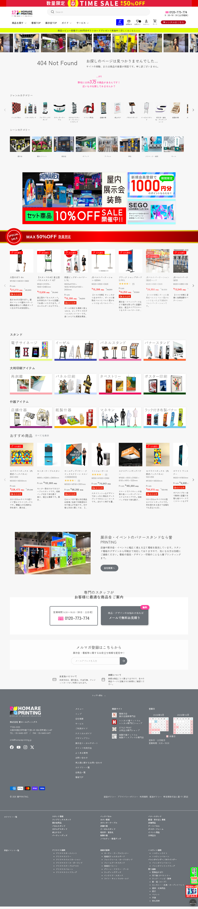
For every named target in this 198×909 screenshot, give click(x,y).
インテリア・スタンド (113, 875)
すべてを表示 (42, 435)
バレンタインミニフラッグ (163, 865)
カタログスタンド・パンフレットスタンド (74, 119)
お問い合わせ (81, 757)
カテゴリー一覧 (82, 767)
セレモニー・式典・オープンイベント (168, 884)
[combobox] (98, 11)
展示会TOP (51, 22)
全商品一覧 (80, 772)
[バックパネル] (16, 108)
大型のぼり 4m (17, 277)
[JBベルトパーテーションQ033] (185, 261)
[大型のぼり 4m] (21, 261)
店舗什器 (103, 117)
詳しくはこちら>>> (130, 30)
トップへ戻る (97, 695)
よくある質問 (81, 752)
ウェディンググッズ (112, 872)
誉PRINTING (22, 796)
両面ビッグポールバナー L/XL (75, 279)
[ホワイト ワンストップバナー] (185, 454)
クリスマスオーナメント (66, 853)
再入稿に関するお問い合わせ (88, 762)
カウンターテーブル (59, 118)
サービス (81, 22)
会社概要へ (109, 567)
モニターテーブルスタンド (48, 472)
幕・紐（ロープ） (159, 881)
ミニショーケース (100, 470)
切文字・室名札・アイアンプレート (160, 119)
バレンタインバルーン (161, 862)
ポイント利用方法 (83, 747)
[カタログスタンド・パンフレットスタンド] (74, 108)
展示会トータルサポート (86, 743)
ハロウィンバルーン (160, 856)
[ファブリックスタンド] (45, 108)
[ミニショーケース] (103, 454)
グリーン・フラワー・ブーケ (116, 869)
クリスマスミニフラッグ (66, 872)
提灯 (154, 891)
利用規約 (144, 796)
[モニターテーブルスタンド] (49, 454)
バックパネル (16, 117)
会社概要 (79, 718)
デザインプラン (82, 738)
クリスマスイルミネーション (68, 859)
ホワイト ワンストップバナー (185, 472)
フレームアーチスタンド (114, 862)
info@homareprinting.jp (21, 739)
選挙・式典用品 (158, 888)
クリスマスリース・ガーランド (69, 862)
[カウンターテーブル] (59, 108)
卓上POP (117, 117)
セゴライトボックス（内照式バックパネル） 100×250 (157, 473)
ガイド (65, 22)
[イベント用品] (88, 108)
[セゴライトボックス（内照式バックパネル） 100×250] (158, 454)
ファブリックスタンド (44, 118)
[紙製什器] (175, 108)
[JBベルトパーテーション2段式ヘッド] (158, 261)
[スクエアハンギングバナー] (130, 454)
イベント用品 (88, 117)
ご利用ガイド (81, 728)
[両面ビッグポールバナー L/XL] (76, 261)
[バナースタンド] (30, 108)
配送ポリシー (156, 796)
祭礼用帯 (156, 900)
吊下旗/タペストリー (161, 875)
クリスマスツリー (63, 856)
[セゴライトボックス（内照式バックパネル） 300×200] (21, 454)
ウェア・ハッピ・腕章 (161, 878)
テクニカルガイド (83, 733)
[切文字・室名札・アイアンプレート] (161, 108)
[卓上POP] (117, 108)
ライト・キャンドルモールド (116, 878)
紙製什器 (175, 117)
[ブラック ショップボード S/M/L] (130, 261)
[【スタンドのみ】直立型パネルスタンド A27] (49, 261)
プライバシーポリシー (128, 796)
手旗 (154, 897)
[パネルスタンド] (132, 108)
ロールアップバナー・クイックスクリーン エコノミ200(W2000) (76, 473)
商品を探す (18, 22)
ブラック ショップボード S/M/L (130, 279)
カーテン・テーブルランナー (116, 853)
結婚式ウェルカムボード (114, 856)
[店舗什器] (103, 108)
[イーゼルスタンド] (146, 108)
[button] (155, 22)
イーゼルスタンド (146, 118)
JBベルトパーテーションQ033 (184, 279)
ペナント (156, 894)
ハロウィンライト (159, 853)
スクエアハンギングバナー (130, 472)
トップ (78, 713)
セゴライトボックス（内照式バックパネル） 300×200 (21, 473)
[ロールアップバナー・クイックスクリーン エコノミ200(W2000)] (76, 454)
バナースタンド (30, 117)
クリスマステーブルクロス (67, 865)
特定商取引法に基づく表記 (175, 796)
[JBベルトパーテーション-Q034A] (103, 261)
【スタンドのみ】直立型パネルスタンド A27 (48, 279)
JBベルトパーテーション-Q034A (102, 279)
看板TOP (36, 22)
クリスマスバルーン (64, 869)
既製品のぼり (158, 872)
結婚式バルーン (110, 865)
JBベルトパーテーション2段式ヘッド (157, 279)
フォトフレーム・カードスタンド (118, 859)
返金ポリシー (110, 796)
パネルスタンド (132, 117)
